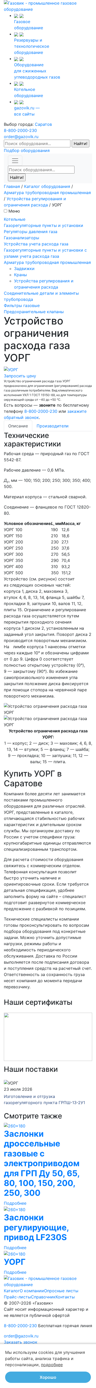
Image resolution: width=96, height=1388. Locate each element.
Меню (14, 211)
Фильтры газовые (22, 305)
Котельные (14, 219)
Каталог (12, 1290)
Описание (18, 425)
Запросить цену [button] (20, 375)
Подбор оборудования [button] (27, 150)
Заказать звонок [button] (20, 1342)
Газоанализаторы (21, 237)
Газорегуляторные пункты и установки (43, 225)
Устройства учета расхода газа (36, 243)
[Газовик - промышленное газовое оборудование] (48, 5)
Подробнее (15, 1203)
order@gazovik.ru (21, 136)
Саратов (43, 124)
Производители (53, 425)
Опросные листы (61, 1290)
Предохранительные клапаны (34, 311)
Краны (20, 274)
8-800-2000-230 (20, 130)
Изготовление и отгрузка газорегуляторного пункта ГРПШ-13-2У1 (44, 1099)
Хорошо (48, 1377)
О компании (32, 1290)
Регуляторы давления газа (30, 231)
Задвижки (24, 268)
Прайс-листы (17, 1296)
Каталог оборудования (47, 186)
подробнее (52, 1364)
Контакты (65, 1296)
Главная (12, 186)
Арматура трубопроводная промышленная (47, 192)
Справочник (43, 1296)
